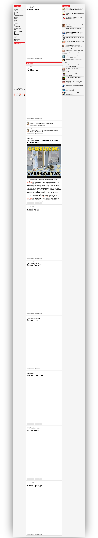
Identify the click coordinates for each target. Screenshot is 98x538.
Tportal (16, 17)
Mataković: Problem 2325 (35, 375)
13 (19, 93)
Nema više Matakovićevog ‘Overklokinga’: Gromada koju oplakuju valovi (42, 141)
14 (20, 93)
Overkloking (37, 58)
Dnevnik (17, 21)
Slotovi (16, 37)
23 (24, 94)
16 (24, 93)
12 (17, 93)
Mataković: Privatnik (33, 320)
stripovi (41, 133)
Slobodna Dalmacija (19, 15)
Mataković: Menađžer (33, 430)
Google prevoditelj (19, 10)
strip (41, 58)
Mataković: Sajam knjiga (34, 485)
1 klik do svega (18, 31)
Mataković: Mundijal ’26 (34, 265)
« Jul (15, 98)
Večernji (17, 14)
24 (14, 95)
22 (22, 94)
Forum (16, 9)
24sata (16, 23)
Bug (16, 29)
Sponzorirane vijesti (19, 33)
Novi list (17, 25)
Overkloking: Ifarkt (32, 69)
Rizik (16, 36)
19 (17, 94)
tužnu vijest (29, 198)
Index (16, 20)
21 (20, 94)
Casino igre (17, 39)
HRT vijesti (17, 26)
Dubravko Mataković (30, 58)
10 (14, 93)
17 (14, 94)
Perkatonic (45, 196)
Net (16, 18)
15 (22, 93)
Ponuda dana (18, 28)
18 (16, 94)
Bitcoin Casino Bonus (19, 40)
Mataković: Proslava (33, 209)
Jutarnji (16, 12)
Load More (73, 97)
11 (15, 93)
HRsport (17, 34)
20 (19, 94)
